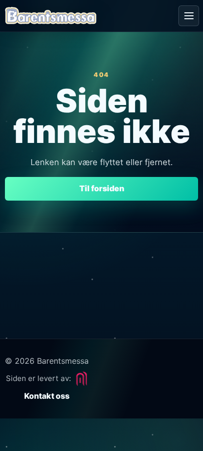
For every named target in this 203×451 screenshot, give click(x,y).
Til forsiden (101, 188)
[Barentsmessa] (51, 15)
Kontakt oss (46, 396)
